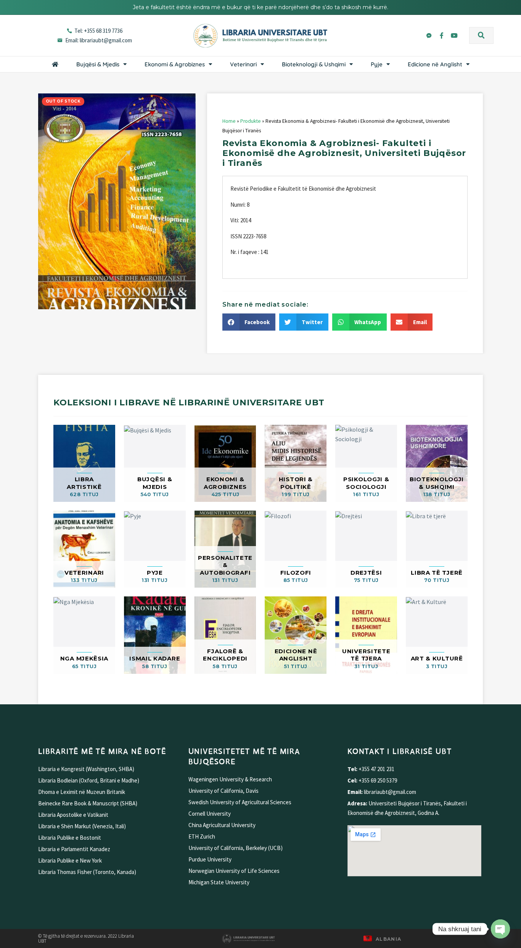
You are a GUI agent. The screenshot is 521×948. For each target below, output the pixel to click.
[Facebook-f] (441, 35)
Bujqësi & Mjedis (97, 64)
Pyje (377, 64)
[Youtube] (454, 35)
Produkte (250, 121)
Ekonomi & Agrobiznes (175, 64)
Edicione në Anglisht (435, 64)
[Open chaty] (500, 928)
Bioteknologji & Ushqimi (314, 64)
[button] (481, 35)
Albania (389, 939)
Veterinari (243, 64)
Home (229, 121)
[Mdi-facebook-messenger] (429, 35)
